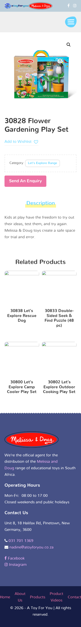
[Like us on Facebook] (69, 6)
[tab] (40, 204)
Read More (21, 289)
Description (40, 203)
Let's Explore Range (42, 163)
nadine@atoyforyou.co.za (31, 547)
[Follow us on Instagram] (74, 6)
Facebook (16, 558)
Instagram (17, 565)
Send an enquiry (25, 181)
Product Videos (56, 597)
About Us (20, 597)
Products (37, 597)
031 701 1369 (21, 541)
